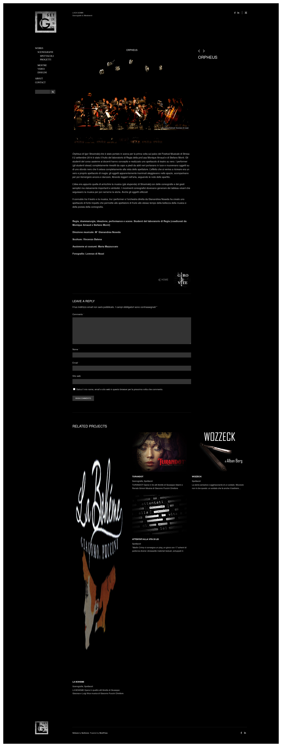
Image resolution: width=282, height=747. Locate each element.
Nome (75, 349)
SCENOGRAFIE (45, 52)
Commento (78, 314)
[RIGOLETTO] (199, 50)
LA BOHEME (78, 681)
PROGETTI (45, 59)
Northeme (85, 733)
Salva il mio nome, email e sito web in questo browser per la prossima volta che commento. (119, 389)
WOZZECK (197, 476)
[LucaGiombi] (45, 22)
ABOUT (39, 78)
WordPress (103, 733)
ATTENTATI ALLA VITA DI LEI (145, 539)
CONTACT (40, 82)
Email (75, 362)
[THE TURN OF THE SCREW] (182, 279)
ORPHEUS (207, 57)
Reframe (75, 733)
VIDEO (41, 69)
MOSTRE (42, 65)
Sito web (76, 375)
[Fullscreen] (244, 12)
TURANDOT (137, 476)
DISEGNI (42, 72)
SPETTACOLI (47, 56)
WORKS (39, 48)
